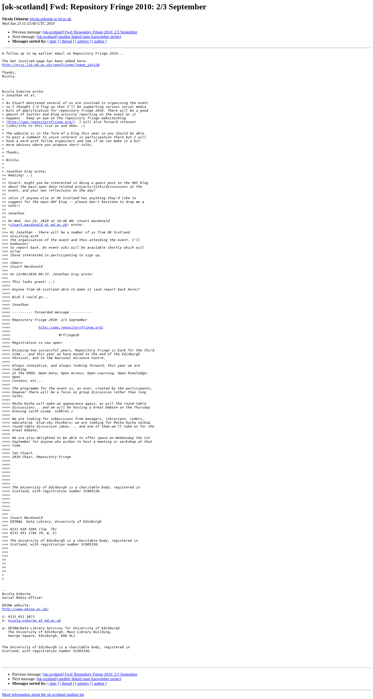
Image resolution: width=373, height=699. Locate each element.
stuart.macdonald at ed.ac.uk (38, 225)
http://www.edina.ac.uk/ (25, 609)
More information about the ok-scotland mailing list (43, 694)
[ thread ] (67, 41)
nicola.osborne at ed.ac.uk (50, 19)
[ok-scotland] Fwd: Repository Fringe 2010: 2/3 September (90, 32)
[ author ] (99, 41)
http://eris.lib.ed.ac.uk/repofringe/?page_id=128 (50, 65)
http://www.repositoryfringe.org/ (40, 122)
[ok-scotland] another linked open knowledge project (79, 37)
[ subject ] (83, 41)
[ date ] (53, 41)
